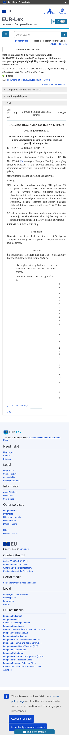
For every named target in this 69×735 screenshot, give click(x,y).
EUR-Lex (12, 19)
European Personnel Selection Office (19, 663)
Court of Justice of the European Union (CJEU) (24, 629)
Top (9, 411)
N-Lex (6, 530)
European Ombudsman (13, 653)
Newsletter (8, 495)
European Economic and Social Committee (22, 643)
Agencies (7, 670)
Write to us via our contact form (17, 568)
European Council (11, 619)
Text (9, 103)
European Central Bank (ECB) (16, 633)
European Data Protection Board (17, 660)
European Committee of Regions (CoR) (20, 646)
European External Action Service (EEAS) (21, 639)
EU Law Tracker (10, 533)
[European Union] (10, 544)
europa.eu (24, 549)
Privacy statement (11, 480)
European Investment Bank (15, 649)
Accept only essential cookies (28, 727)
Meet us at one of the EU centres (18, 571)
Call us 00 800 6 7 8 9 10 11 (15, 561)
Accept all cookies (21, 718)
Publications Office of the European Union (22, 666)
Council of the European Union (16, 622)
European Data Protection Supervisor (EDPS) (23, 656)
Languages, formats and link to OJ (24, 89)
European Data (10, 510)
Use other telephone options (16, 564)
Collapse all (61, 85)
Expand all (48, 85)
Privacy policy (9, 597)
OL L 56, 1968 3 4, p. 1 (21, 406)
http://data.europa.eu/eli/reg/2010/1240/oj (28, 80)
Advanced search (59, 44)
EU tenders (8, 514)
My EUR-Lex (50, 13)
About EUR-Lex (10, 492)
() (21, 161)
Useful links (8, 499)
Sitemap (7, 459)
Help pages (8, 452)
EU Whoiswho (9, 520)
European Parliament (12, 616)
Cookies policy (9, 474)
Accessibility (9, 477)
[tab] (35, 89)
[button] (34, 732)
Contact (6, 455)
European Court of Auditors (15, 636)
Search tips (22, 41)
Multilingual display (17, 96)
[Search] (64, 34)
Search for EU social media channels (19, 583)
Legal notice (8, 470)
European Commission (13, 626)
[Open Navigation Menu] (5, 34)
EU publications (10, 524)
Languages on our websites (15, 594)
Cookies (7, 604)
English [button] (62, 13)
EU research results (12, 517)
